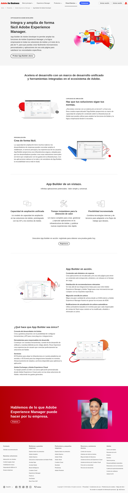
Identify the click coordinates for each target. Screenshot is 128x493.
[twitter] (23, 487)
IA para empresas (8, 470)
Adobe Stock (58, 459)
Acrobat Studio (33, 465)
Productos (57, 3)
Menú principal (27, 3)
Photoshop (58, 467)
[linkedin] (27, 487)
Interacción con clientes (9, 459)
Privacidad (85, 487)
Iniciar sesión (104, 3)
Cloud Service (70, 3)
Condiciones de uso (95, 487)
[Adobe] (126, 3)
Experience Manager (43, 3)
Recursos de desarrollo (87, 467)
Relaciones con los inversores (115, 466)
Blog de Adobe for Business (88, 457)
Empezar (15, 421)
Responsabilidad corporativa (114, 463)
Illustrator (57, 465)
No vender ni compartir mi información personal (103, 489)
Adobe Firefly (58, 457)
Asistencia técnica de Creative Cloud (90, 462)
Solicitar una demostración (10, 449)
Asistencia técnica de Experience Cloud (90, 459)
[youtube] (30, 487)
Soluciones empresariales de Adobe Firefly (39, 459)
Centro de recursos (86, 451)
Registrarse (64, 243)
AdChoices (122, 489)
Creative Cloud (33, 470)
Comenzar (84, 3)
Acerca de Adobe (111, 449)
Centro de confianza (112, 471)
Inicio (2, 8)
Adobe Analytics (33, 454)
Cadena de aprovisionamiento (115, 468)
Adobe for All (110, 474)
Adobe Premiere (59, 470)
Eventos (109, 457)
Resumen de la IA (111, 452)
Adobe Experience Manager (22, 8)
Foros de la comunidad (87, 465)
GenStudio (32, 478)
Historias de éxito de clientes (88, 454)
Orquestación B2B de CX (10, 467)
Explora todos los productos (36, 451)
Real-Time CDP (33, 481)
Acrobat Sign (32, 462)
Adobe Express (33, 457)
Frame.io (31, 476)
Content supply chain (9, 462)
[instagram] (20, 487)
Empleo (109, 455)
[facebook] (16, 487)
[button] (7, 487)
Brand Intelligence (34, 467)
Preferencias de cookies (108, 487)
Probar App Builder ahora (23, 56)
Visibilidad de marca (8, 464)
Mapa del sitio (120, 487)
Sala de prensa (111, 460)
